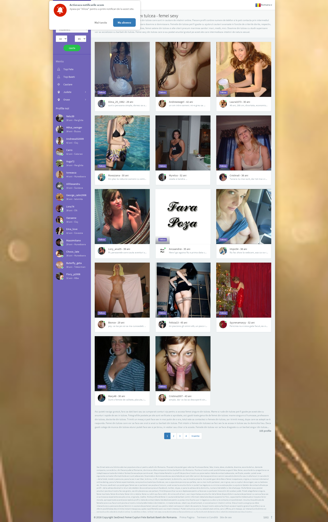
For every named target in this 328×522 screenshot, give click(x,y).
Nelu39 (70, 116)
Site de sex (226, 517)
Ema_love (71, 229)
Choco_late (72, 251)
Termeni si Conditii (207, 517)
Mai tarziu (101, 22)
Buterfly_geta (74, 263)
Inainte (195, 436)
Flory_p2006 (73, 274)
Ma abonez (124, 22)
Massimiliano (73, 240)
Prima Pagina (187, 517)
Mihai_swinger (74, 127)
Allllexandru (73, 184)
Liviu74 (70, 206)
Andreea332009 (75, 139)
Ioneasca (71, 172)
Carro (69, 150)
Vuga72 (70, 161)
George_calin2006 (76, 195)
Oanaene (71, 218)
